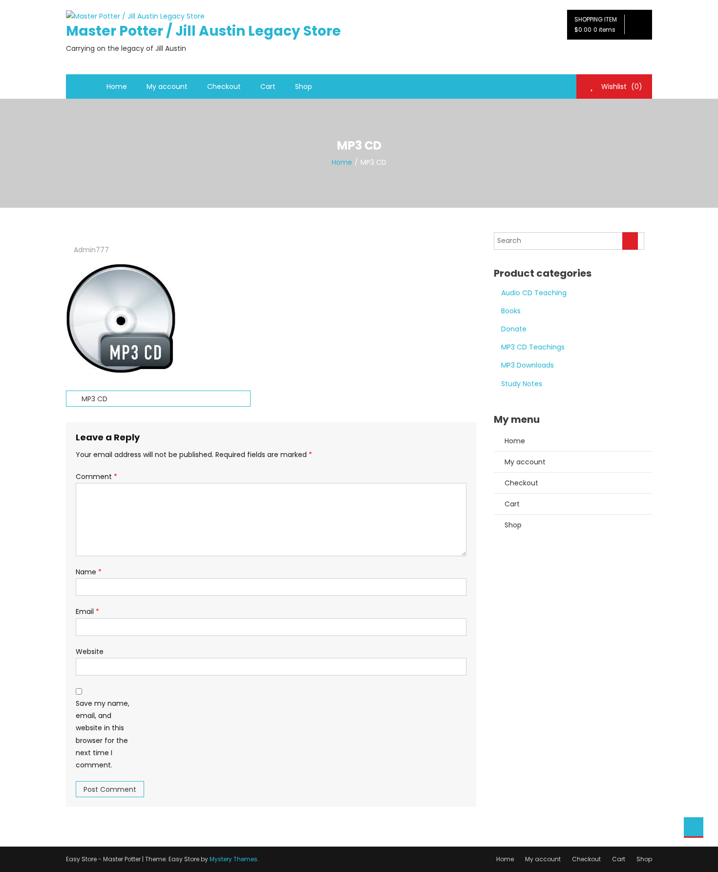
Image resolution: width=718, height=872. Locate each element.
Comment (96, 476)
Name (89, 572)
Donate (514, 329)
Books (511, 311)
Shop (303, 86)
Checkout (224, 86)
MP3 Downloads (527, 365)
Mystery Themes (233, 859)
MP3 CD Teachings (533, 347)
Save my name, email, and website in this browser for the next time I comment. (102, 734)
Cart (267, 86)
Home (116, 86)
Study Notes (521, 384)
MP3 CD (94, 399)
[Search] (630, 241)
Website (90, 651)
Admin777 (91, 250)
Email (87, 611)
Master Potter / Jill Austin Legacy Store (203, 31)
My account (167, 86)
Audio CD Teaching (534, 293)
